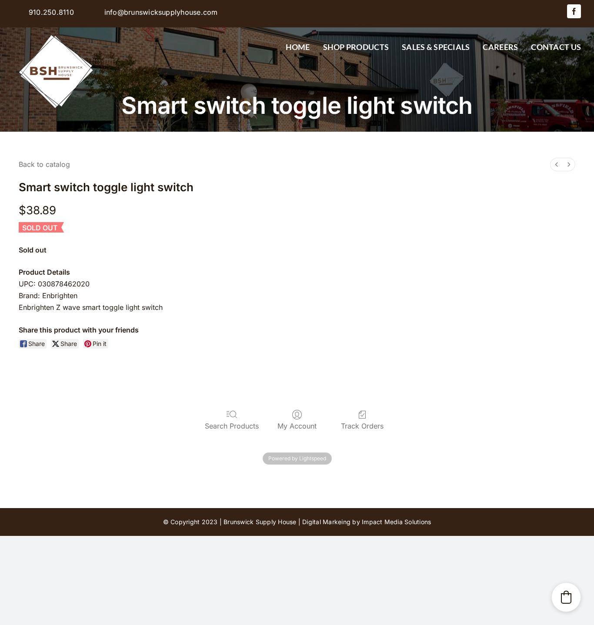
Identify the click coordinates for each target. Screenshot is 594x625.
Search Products (232, 426)
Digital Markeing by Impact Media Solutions (366, 521)
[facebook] (574, 11)
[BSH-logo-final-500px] (56, 31)
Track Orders (362, 426)
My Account (297, 426)
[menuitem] (557, 164)
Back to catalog (44, 164)
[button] (566, 597)
